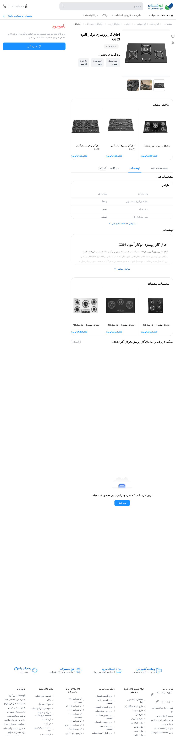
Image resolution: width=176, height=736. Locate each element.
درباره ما (47, 723)
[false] (4, 6)
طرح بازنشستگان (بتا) (133, 706)
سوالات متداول (44, 704)
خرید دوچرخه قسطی (103, 722)
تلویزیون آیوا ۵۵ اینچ (73, 733)
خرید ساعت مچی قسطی (105, 727)
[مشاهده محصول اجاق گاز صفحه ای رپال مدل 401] (155, 305)
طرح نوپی (138, 731)
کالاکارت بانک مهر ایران (135, 700)
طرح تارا (139, 714)
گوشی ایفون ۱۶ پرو (73, 725)
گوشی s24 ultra (75, 729)
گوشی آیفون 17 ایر (74, 706)
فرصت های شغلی (43, 696)
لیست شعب (45, 734)
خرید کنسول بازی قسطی (104, 701)
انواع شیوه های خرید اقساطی (134, 690)
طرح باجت (138, 727)
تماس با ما (168, 688)
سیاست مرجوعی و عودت (43, 729)
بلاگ (49, 700)
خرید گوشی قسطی (104, 696)
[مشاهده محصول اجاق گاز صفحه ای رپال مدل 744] (85, 305)
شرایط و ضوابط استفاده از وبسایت (43, 713)
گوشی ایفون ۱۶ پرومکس (75, 715)
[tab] (159, 85)
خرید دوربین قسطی (103, 711)
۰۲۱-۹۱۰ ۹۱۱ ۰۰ (24, 672)
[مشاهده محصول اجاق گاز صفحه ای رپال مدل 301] (120, 305)
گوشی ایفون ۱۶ (75, 721)
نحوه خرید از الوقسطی (41, 708)
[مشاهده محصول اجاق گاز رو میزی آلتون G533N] (155, 126)
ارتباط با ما (46, 719)
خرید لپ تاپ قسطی (103, 707)
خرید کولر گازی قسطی (102, 733)
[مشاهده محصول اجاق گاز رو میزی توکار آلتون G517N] (120, 126)
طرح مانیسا (138, 710)
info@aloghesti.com (159, 732)
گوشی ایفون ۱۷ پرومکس (75, 700)
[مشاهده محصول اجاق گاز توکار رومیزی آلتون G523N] (85, 126)
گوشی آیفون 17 (75, 710)
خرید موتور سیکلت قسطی (104, 716)
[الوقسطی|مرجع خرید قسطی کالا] (160, 6)
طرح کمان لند (137, 723)
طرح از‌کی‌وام (137, 718)
